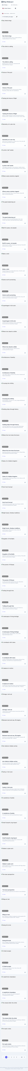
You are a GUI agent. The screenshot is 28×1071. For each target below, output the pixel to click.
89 (21, 1057)
